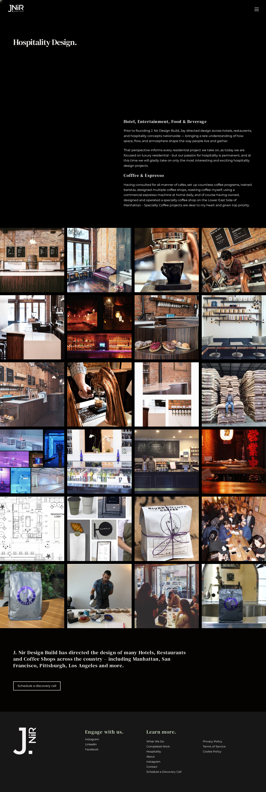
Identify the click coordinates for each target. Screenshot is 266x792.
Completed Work (158, 746)
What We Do (155, 741)
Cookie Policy (212, 751)
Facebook (91, 749)
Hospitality (153, 751)
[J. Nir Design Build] (16, 10)
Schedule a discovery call (37, 686)
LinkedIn (91, 744)
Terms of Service (214, 746)
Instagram (92, 739)
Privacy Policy (212, 741)
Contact (151, 766)
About (150, 756)
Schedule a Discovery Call (163, 772)
